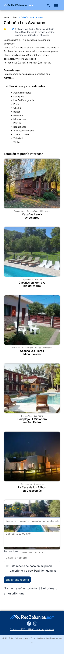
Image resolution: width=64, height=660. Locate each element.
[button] (48, 5)
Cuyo (24, 279)
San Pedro (38, 416)
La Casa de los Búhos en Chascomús (32, 489)
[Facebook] (29, 623)
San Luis (38, 279)
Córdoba (16, 348)
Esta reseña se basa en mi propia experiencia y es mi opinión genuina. (33, 568)
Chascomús (38, 484)
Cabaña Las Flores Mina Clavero (32, 352)
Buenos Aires (19, 211)
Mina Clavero (27, 348)
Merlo (30, 279)
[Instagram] (35, 623)
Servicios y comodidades (27, 86)
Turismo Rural (33, 211)
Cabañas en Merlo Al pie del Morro (32, 284)
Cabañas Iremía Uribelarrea (32, 216)
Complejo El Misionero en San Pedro (32, 420)
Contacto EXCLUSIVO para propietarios (32, 629)
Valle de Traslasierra (43, 348)
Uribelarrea (45, 211)
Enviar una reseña (17, 579)
